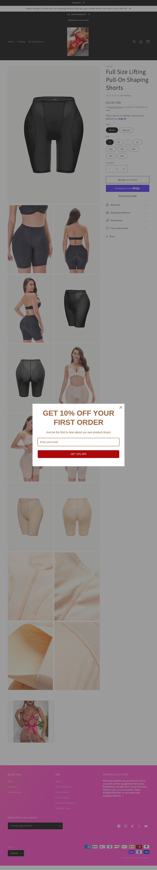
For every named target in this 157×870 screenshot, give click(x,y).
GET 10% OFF (79, 454)
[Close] (120, 407)
